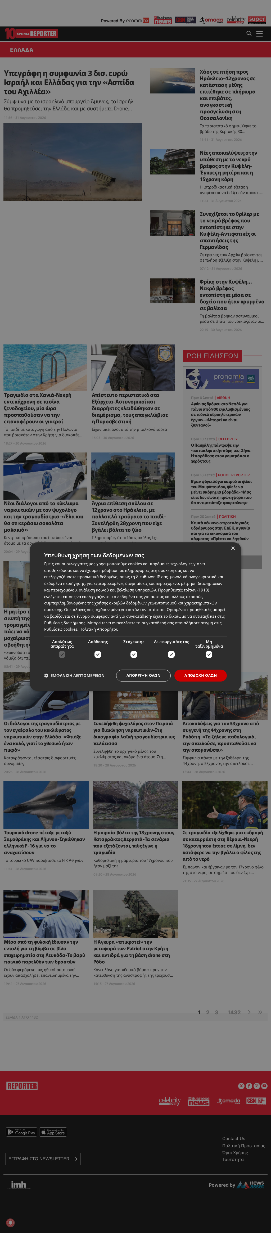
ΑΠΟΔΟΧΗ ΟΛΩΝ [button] (200, 675)
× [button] (233, 548)
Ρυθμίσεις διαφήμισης (64, 622)
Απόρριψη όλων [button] (143, 675)
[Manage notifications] (10, 1222)
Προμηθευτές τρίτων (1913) (183, 590)
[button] (74, 676)
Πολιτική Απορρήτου (98, 629)
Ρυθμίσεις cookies (60, 629)
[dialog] (135, 616)
